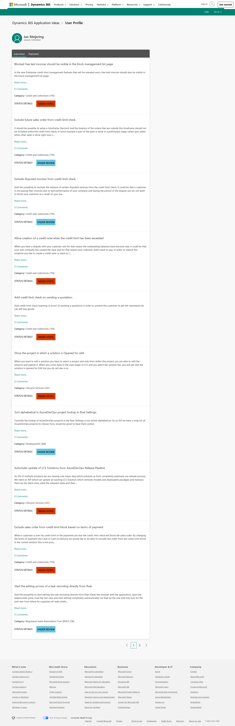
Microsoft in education (94, 671)
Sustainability (196, 707)
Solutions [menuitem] (74, 4)
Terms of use (136, 721)
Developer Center (162, 676)
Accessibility (195, 702)
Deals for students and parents (97, 702)
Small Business (124, 707)
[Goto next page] (146, 645)
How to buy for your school (96, 692)
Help (206, 11)
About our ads (195, 721)
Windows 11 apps (19, 707)
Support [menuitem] (147, 4)
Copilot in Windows (20, 697)
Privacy (119, 721)
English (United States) (26, 717)
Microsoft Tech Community (166, 692)
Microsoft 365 (123, 687)
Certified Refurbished (58, 697)
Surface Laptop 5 (19, 687)
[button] (207, 4)
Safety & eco (166, 721)
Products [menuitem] (59, 4)
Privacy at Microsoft (198, 687)
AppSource (159, 702)
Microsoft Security (125, 676)
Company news (196, 682)
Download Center (56, 676)
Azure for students (92, 707)
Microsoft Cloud (124, 671)
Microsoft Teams (125, 697)
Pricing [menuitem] (89, 4)
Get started (225, 4)
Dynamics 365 (40, 4)
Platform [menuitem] (116, 4)
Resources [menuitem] (132, 4)
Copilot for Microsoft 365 (128, 702)
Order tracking (55, 692)
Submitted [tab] (19, 54)
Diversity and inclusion (199, 697)
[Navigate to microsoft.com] (18, 4)
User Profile (74, 22)
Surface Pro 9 (18, 682)
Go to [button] (217, 11)
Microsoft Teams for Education (97, 682)
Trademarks (152, 721)
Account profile (55, 671)
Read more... (20, 82)
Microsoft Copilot (19, 692)
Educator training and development (100, 697)
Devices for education (94, 676)
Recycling (180, 721)
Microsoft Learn (161, 687)
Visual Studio (160, 707)
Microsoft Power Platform (129, 692)
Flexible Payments (56, 707)
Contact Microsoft (104, 721)
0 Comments (21, 88)
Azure (157, 671)
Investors (194, 692)
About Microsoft (197, 676)
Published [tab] (33, 54)
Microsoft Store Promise (59, 702)
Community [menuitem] (164, 4)
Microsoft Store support (59, 682)
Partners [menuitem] (101, 4)
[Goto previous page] (127, 645)
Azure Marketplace (163, 697)
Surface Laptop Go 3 (20, 676)
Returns (52, 687)
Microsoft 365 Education (95, 687)
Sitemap (88, 721)
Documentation (161, 682)
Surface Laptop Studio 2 (22, 671)
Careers (193, 671)
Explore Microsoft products (23, 702)
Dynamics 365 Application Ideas (35, 22)
